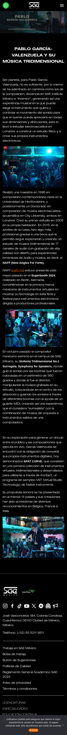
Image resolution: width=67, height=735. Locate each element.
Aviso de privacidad (17, 683)
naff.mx (17, 270)
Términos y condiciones (20, 689)
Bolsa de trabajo (14, 654)
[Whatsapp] (6, 5)
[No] (63, 725)
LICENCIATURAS (14, 703)
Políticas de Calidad (17, 666)
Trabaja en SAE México (19, 648)
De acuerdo (33, 730)
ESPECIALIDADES (15, 709)
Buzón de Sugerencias (19, 660)
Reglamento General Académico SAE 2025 (30, 675)
